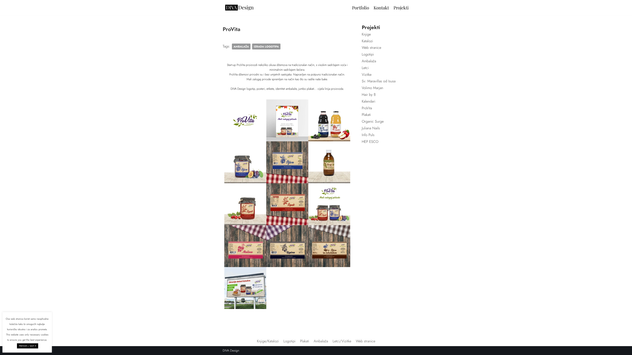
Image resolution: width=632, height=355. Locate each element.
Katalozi (367, 41)
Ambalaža (369, 61)
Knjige (366, 34)
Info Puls (368, 134)
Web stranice (371, 47)
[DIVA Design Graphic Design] (239, 7)
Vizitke (366, 74)
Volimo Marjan (372, 87)
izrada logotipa (266, 46)
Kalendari (368, 101)
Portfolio (360, 8)
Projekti (401, 8)
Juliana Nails (371, 128)
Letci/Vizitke (342, 341)
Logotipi (368, 54)
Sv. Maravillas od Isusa (378, 81)
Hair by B (369, 94)
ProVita (367, 108)
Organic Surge (373, 121)
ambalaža (241, 46)
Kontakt (381, 8)
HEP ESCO (370, 141)
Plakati (366, 114)
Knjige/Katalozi (268, 341)
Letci (365, 67)
